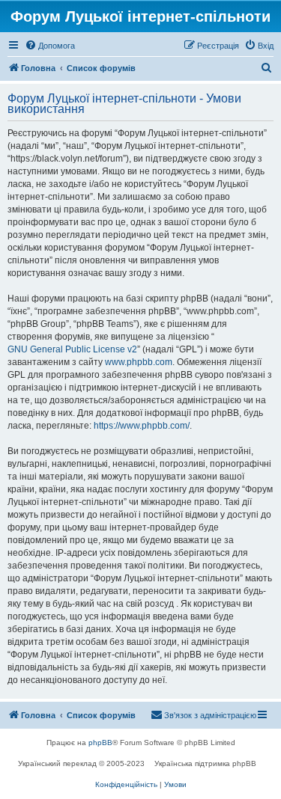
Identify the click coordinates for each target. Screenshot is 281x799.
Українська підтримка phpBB (205, 763)
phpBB (100, 742)
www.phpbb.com (138, 362)
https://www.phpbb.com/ (142, 425)
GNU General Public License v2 (72, 349)
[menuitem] (50, 46)
